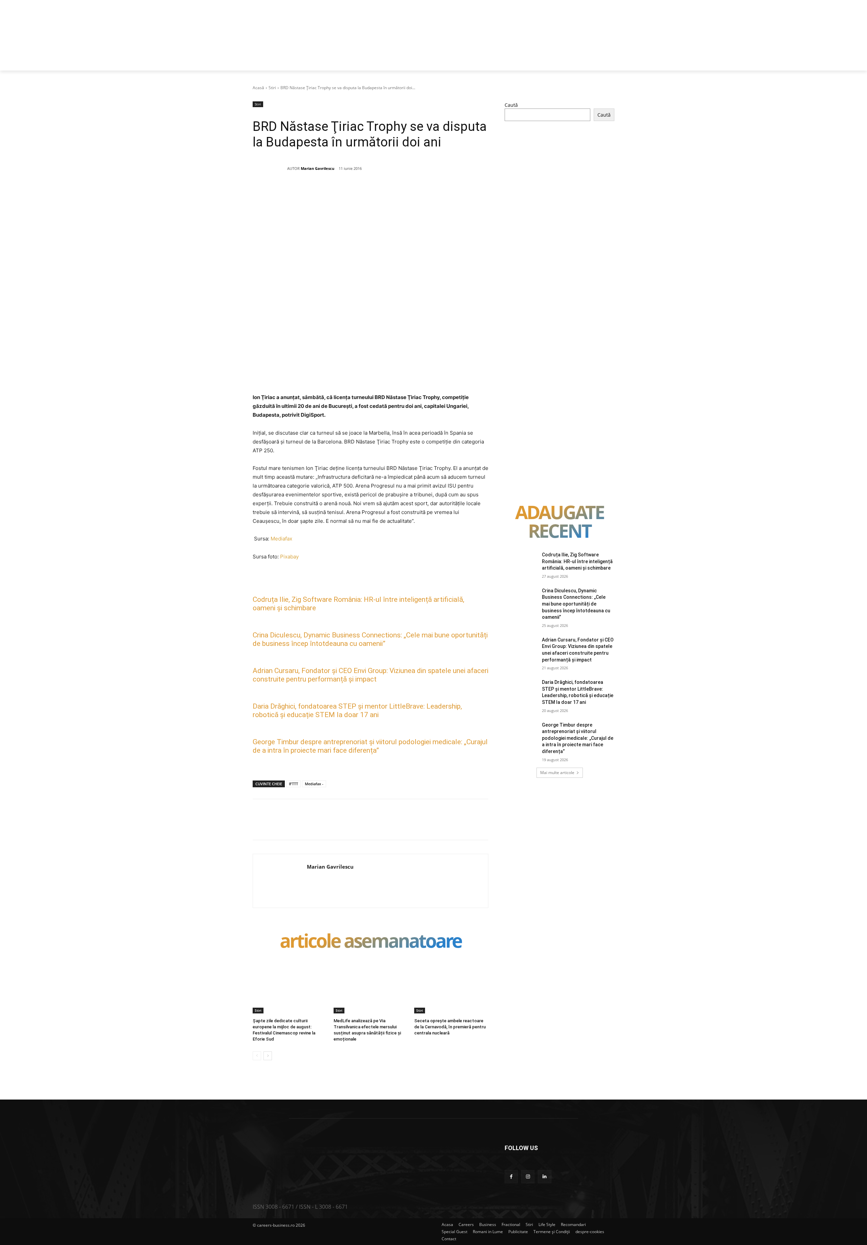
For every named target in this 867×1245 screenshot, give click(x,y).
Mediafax (281, 538)
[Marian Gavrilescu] (270, 168)
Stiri (272, 88)
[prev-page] (257, 1055)
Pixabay (289, 556)
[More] (428, 192)
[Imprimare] (396, 192)
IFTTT (293, 783)
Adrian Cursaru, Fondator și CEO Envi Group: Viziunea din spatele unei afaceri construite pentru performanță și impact (370, 675)
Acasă (258, 88)
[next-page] (267, 1055)
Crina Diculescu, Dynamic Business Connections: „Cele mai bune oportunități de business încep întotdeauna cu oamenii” (370, 639)
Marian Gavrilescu (317, 168)
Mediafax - (314, 783)
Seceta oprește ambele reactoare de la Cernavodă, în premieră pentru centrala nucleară (450, 1026)
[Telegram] (412, 192)
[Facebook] (303, 192)
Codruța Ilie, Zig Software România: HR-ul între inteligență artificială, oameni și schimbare (577, 561)
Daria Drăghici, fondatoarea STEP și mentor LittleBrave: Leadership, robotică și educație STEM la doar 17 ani (357, 710)
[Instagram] (527, 1176)
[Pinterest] (334, 192)
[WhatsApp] (350, 192)
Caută (511, 105)
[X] (318, 192)
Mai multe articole (557, 772)
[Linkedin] (365, 192)
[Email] (381, 192)
